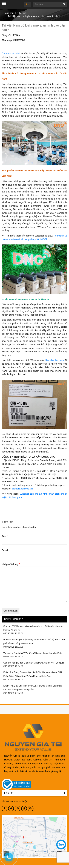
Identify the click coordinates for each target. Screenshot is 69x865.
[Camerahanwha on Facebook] (4, 808)
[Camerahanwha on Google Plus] (30, 808)
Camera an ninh (11, 53)
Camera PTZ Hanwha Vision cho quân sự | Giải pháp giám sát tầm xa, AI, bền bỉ (33, 628)
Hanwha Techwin (54, 360)
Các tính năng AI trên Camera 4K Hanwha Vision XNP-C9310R (33, 663)
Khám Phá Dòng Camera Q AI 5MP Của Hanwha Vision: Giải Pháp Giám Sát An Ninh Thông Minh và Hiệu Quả (32, 674)
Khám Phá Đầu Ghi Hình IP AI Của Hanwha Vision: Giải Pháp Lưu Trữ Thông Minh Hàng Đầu (32, 688)
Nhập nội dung (11, 564)
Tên (5, 536)
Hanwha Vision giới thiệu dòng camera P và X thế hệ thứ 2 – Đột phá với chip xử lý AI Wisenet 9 (34, 641)
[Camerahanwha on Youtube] (24, 808)
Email (5, 550)
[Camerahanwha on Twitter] (11, 808)
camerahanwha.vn (22, 488)
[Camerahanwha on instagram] (17, 808)
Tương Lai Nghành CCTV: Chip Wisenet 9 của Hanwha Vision (33, 653)
